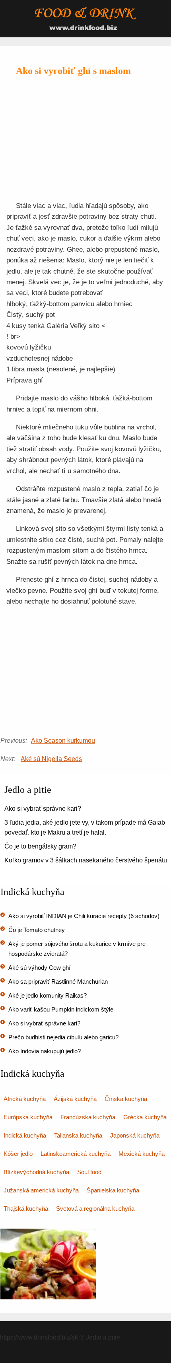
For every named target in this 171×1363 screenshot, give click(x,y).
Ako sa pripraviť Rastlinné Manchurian (58, 981)
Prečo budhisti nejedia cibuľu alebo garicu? (63, 1037)
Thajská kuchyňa (26, 1208)
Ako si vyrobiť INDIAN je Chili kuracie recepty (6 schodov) (83, 916)
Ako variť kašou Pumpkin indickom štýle (60, 1009)
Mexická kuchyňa (142, 1153)
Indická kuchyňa (25, 1135)
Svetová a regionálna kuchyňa (95, 1208)
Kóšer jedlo (18, 1153)
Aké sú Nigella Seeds (51, 758)
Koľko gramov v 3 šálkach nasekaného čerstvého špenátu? (87, 860)
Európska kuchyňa (28, 1117)
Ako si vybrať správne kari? (42, 808)
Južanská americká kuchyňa (41, 1190)
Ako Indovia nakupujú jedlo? (44, 1051)
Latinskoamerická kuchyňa (76, 1153)
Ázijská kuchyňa (75, 1098)
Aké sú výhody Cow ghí (39, 967)
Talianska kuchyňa (78, 1135)
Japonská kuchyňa (134, 1135)
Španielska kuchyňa (113, 1190)
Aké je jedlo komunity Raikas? (47, 995)
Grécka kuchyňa (145, 1117)
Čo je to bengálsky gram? (40, 846)
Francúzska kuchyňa (87, 1117)
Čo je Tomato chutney (36, 929)
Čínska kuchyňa (126, 1098)
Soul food (89, 1172)
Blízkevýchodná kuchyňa (36, 1172)
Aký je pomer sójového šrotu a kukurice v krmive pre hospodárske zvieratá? (77, 948)
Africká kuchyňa (25, 1098)
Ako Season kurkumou (63, 740)
